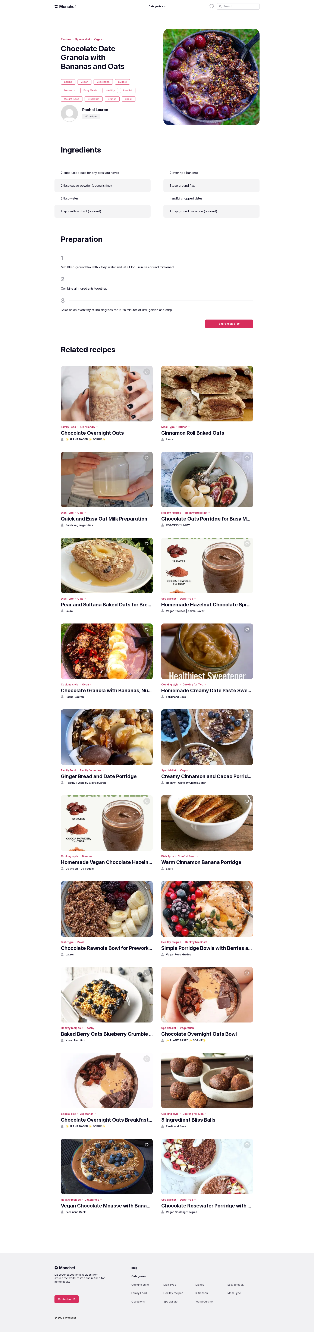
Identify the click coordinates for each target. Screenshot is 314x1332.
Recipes (66, 39)
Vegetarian (103, 81)
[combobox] (238, 6)
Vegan (98, 39)
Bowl (80, 942)
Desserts (69, 90)
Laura (169, 439)
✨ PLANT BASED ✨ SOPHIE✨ (85, 439)
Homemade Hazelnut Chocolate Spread (207, 604)
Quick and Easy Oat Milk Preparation (104, 519)
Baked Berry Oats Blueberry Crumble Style (107, 1034)
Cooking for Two (192, 684)
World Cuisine (204, 1301)
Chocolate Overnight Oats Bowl (199, 1034)
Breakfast (93, 98)
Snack (128, 98)
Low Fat (127, 90)
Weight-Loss (71, 98)
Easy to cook (235, 1284)
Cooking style (69, 684)
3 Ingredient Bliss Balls (188, 1120)
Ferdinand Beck (176, 696)
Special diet (82, 39)
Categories (138, 1276)
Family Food (68, 426)
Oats (80, 512)
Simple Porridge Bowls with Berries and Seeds (207, 948)
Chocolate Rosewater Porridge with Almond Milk (207, 1206)
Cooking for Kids (193, 1113)
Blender (87, 856)
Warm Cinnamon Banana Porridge (201, 862)
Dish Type (67, 512)
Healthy (110, 90)
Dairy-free (186, 598)
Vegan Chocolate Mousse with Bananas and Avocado (107, 1206)
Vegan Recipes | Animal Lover (185, 611)
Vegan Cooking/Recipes (181, 1212)
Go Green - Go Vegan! (80, 868)
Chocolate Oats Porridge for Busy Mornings (207, 519)
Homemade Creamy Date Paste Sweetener (207, 690)
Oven (85, 684)
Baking (68, 81)
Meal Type (168, 426)
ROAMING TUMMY (178, 525)
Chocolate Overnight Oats (92, 433)
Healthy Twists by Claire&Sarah (86, 782)
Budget (122, 81)
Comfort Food (186, 856)
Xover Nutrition (75, 1040)
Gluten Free (92, 1199)
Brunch (112, 98)
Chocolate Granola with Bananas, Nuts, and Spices (107, 690)
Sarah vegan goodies (79, 525)
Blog (134, 1267)
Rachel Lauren (75, 696)
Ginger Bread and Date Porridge (99, 776)
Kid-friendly (87, 426)
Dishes (199, 1284)
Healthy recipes (171, 512)
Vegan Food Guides (178, 954)
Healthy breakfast (196, 512)
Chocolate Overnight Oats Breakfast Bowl (107, 1120)
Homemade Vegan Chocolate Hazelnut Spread (107, 862)
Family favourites (90, 770)
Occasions (138, 1301)
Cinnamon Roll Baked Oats (192, 433)
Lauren (70, 954)
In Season (201, 1293)
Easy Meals (90, 90)
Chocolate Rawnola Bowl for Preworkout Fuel (107, 948)
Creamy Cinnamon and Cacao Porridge (207, 776)
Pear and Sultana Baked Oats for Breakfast (107, 604)
